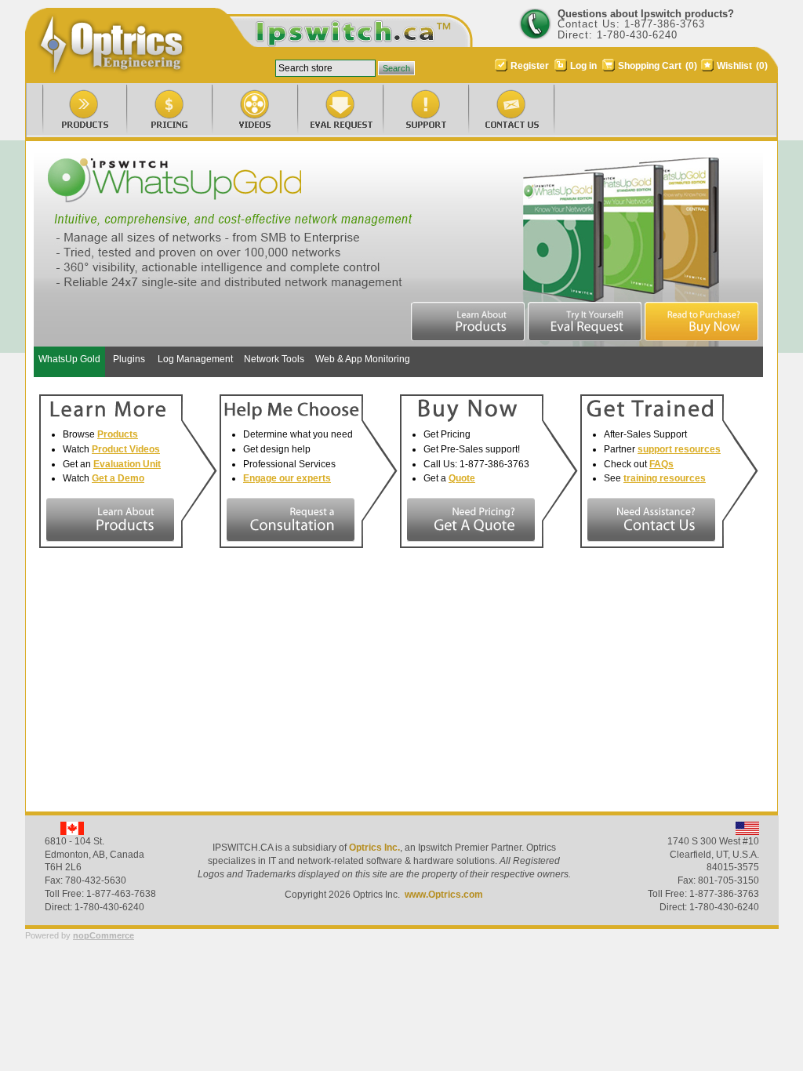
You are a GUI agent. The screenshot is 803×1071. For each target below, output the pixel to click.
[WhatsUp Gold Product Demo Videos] (240, 112)
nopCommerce (103, 935)
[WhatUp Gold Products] (69, 112)
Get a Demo (118, 478)
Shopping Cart (651, 65)
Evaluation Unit (127, 464)
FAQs (661, 464)
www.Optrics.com (444, 894)
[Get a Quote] (471, 519)
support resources (679, 449)
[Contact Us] (497, 112)
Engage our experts (287, 478)
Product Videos (126, 449)
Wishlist (734, 65)
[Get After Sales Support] (651, 519)
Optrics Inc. (374, 847)
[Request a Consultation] (290, 519)
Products (117, 434)
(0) (691, 65)
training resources (664, 478)
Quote (462, 478)
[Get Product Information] (110, 519)
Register (530, 65)
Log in (583, 65)
